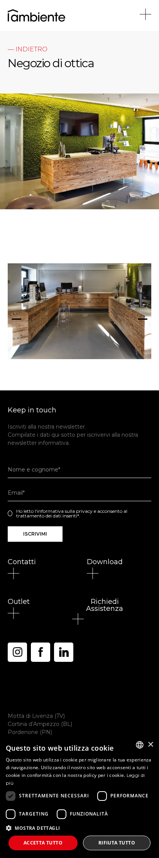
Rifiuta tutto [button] (116, 842)
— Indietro (27, 49)
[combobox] (140, 745)
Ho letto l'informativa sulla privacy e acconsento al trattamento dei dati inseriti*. (71, 513)
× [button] (150, 745)
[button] (16, 315)
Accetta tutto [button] (43, 842)
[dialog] (79, 796)
